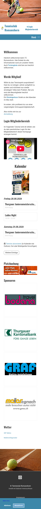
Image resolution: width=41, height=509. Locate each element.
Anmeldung (8, 114)
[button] (20, 205)
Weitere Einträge (11, 253)
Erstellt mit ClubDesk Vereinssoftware (20, 488)
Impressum (20, 497)
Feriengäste (13, 65)
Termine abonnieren (13, 244)
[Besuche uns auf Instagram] (20, 478)
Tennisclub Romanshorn (12, 28)
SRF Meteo (7, 433)
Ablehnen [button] (7, 505)
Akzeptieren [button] (18, 505)
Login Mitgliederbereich (31, 28)
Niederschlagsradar (10, 438)
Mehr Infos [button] (6, 501)
